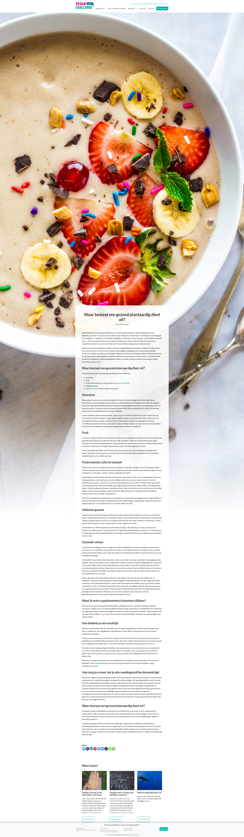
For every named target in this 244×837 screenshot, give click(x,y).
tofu (121, 383)
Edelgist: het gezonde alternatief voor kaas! (92, 793)
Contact (151, 8)
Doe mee (163, 8)
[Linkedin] (91, 748)
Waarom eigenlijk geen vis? (149, 792)
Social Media (128, 829)
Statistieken (109, 830)
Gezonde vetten (92, 388)
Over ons (142, 8)
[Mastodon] (98, 748)
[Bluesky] (102, 748)
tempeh (127, 383)
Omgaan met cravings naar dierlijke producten (122, 793)
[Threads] (106, 748)
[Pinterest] (95, 748)
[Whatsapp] (110, 748)
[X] (87, 748)
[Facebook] (83, 748)
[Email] (113, 748)
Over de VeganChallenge (116, 8)
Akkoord (164, 829)
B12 (100, 609)
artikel (96, 663)
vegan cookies (134, 834)
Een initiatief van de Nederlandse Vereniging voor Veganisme (150, 4)
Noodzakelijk (85, 830)
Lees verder (88, 819)
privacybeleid (111, 834)
